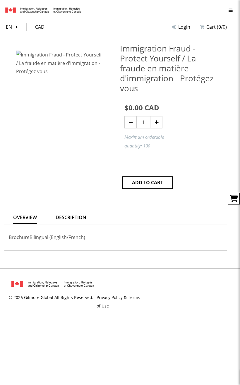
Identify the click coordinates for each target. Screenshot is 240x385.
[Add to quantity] (156, 122)
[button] (13, 27)
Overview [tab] (25, 217)
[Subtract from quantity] (130, 122)
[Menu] (230, 10)
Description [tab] (71, 217)
